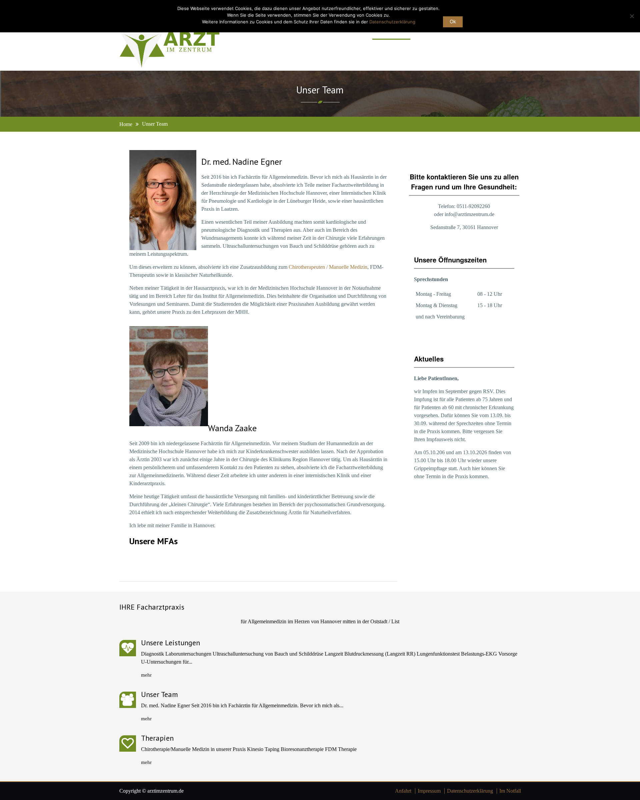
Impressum (429, 791)
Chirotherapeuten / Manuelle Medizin (328, 267)
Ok (453, 21)
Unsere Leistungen (170, 642)
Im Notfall (510, 791)
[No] (631, 16)
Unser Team (159, 694)
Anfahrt (403, 791)
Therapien (157, 738)
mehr (146, 675)
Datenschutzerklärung (470, 791)
